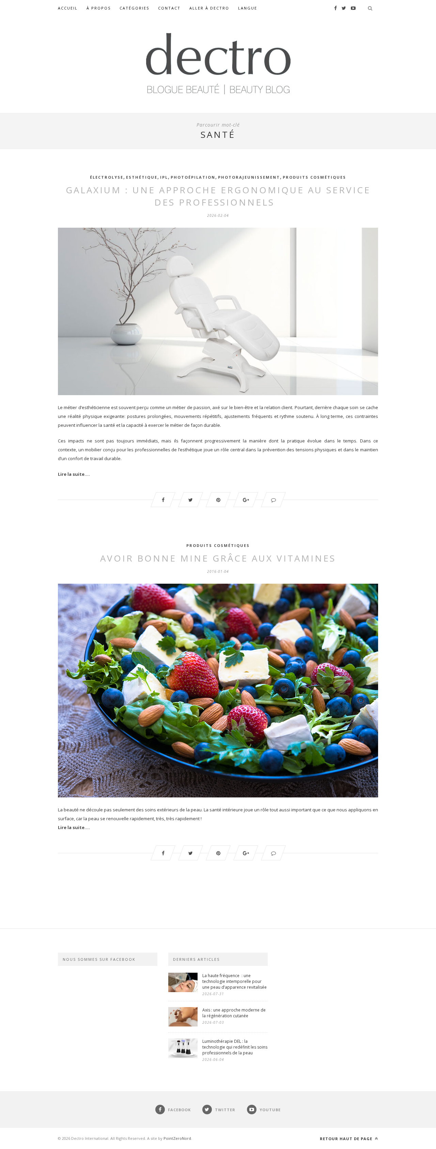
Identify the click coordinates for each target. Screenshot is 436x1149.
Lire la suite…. (74, 474)
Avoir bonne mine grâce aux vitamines (218, 558)
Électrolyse (106, 177)
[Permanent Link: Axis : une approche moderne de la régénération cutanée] (183, 1025)
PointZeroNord (177, 1138)
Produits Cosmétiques (314, 177)
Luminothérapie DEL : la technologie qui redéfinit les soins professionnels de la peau (234, 1047)
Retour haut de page (347, 1138)
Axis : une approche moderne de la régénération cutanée (234, 1013)
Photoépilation (193, 177)
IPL (164, 177)
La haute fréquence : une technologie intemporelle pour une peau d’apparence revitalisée (235, 981)
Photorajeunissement (249, 177)
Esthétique (141, 177)
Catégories (134, 8)
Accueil (68, 8)
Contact (169, 8)
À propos (99, 8)
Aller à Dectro (209, 8)
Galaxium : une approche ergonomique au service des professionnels (218, 196)
